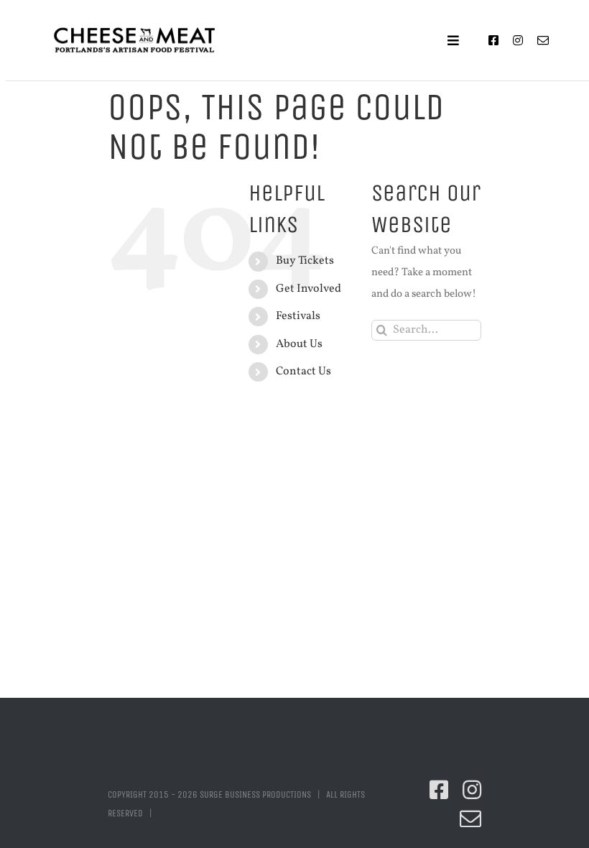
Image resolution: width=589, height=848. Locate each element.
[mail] (543, 40)
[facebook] (493, 40)
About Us (299, 344)
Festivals (298, 316)
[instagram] (518, 40)
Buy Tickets (305, 261)
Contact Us (303, 371)
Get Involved (308, 289)
